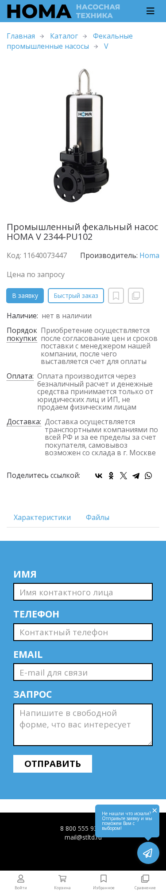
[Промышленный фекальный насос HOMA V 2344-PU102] (83, 136)
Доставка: (24, 422)
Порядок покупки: (22, 335)
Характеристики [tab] (42, 517)
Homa (149, 255)
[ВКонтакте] (98, 475)
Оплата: (20, 376)
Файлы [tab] (97, 517)
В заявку (25, 295)
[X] (123, 475)
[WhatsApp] (148, 475)
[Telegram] (136, 475)
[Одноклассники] (111, 475)
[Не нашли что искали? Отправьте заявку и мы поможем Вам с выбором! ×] (148, 853)
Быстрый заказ (76, 295)
